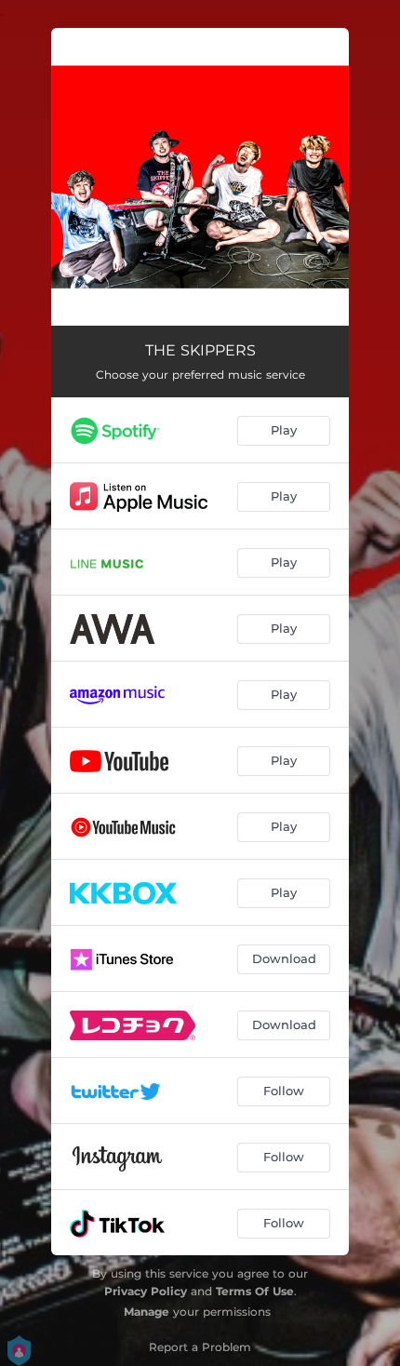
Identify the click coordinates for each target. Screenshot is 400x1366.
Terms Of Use (255, 1291)
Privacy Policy (145, 1291)
